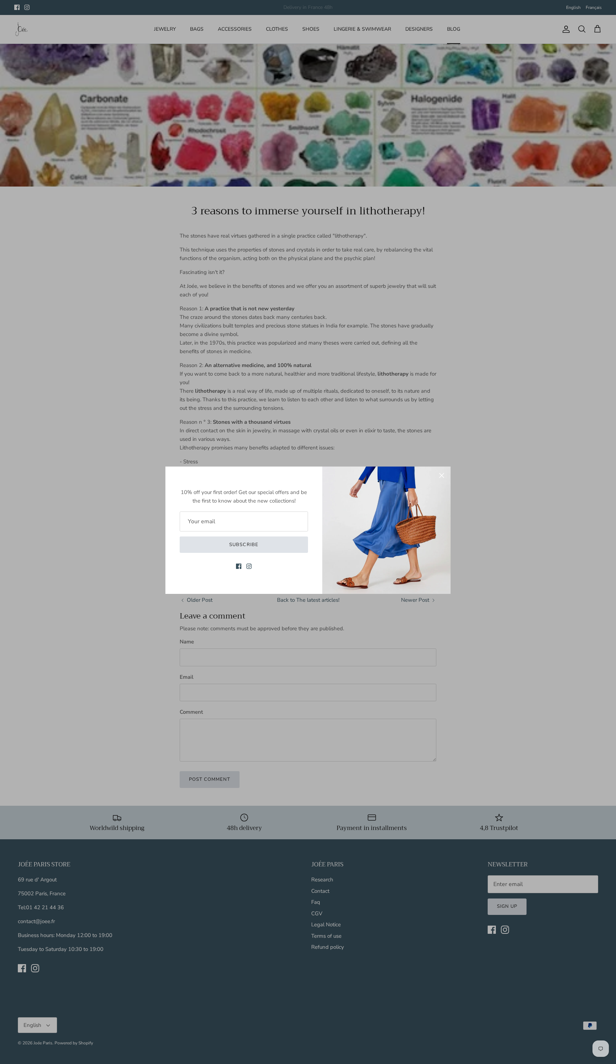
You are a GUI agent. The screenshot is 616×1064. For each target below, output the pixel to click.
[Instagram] (249, 566)
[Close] (442, 475)
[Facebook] (238, 566)
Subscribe (243, 544)
